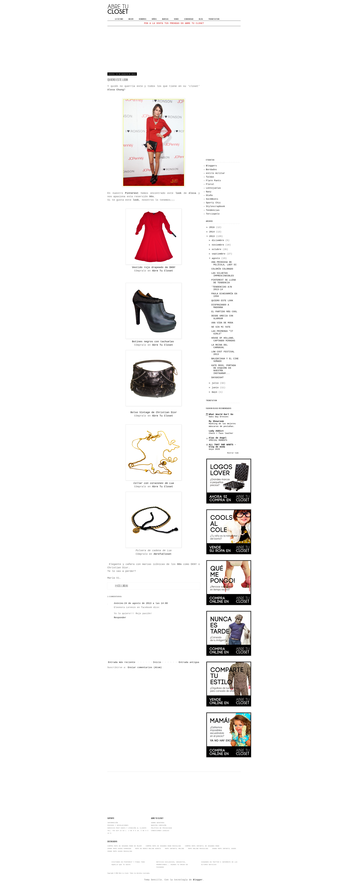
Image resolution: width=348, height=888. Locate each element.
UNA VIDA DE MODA (222, 323)
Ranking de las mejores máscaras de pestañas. (222, 425)
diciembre (218, 240)
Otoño (209, 195)
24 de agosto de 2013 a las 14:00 (146, 603)
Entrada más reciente (121, 662)
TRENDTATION (213, 19)
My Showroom (216, 421)
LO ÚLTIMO (119, 19)
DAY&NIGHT (217, 377)
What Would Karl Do (221, 414)
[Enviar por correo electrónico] (116, 585)
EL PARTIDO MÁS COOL (224, 311)
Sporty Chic (213, 203)
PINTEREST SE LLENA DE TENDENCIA (223, 281)
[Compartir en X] (121, 585)
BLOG (201, 19)
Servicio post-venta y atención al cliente (126, 828)
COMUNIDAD (188, 19)
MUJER (131, 19)
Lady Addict (216, 431)
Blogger (198, 880)
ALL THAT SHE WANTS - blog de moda (222, 446)
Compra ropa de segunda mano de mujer (124, 846)
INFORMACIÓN (112, 823)
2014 (212, 232)
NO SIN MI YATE (220, 327)
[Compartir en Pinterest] (126, 585)
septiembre (219, 254)
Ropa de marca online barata (148, 848)
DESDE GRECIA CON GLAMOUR (222, 317)
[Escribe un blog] (119, 585)
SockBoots (212, 199)
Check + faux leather (221, 433)
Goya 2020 (214, 449)
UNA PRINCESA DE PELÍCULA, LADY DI (224, 263)
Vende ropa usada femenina (119, 848)
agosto (216, 258)
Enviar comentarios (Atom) (145, 667)
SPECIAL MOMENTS (218, 440)
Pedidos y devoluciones (117, 825)
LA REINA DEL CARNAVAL (219, 346)
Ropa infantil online (174, 848)
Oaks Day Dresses (218, 417)
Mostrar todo (233, 453)
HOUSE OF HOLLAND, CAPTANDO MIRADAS (223, 339)
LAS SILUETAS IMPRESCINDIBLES (222, 274)
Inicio (157, 662)
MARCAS (165, 19)
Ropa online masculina (198, 848)
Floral (210, 184)
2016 (212, 227)
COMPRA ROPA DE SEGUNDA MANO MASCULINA (163, 846)
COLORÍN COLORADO (222, 269)
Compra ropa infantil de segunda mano (202, 846)
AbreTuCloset (163, 554)
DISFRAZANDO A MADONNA (220, 306)
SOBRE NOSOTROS (157, 823)
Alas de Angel (217, 438)
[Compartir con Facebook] (124, 585)
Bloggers (211, 166)
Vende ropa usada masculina (119, 851)
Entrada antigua (189, 662)
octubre (217, 249)
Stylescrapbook (215, 206)
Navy (208, 192)
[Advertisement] (174, 49)
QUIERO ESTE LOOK (222, 300)
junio (216, 387)
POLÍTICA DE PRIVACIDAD (161, 828)
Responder (120, 617)
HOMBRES (142, 19)
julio (216, 383)
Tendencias (213, 210)
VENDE (176, 19)
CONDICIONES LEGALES (160, 830)
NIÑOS (154, 19)
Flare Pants (213, 180)
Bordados (211, 169)
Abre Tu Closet (162, 270)
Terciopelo (213, 214)
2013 (212, 236)
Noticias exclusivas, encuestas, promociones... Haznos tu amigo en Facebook (172, 864)
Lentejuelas (213, 188)
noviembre (218, 245)
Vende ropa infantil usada (224, 848)
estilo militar (215, 173)
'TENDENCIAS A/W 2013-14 (221, 288)
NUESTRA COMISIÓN (158, 825)
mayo (215, 392)
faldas (210, 177)
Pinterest (132, 193)
